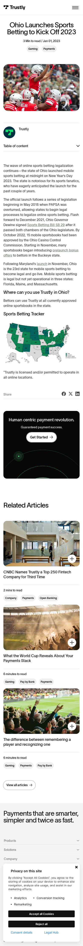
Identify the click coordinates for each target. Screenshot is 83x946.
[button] (75, 7)
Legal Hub (51, 932)
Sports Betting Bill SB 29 (46, 225)
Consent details (21, 932)
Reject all (41, 924)
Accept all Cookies (41, 914)
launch (42, 264)
